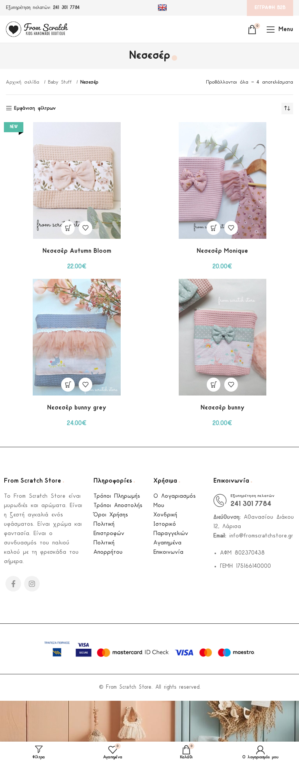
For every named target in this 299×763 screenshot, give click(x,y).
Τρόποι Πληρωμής (116, 496)
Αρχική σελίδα (24, 82)
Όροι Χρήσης (110, 515)
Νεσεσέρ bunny (222, 407)
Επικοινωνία (168, 552)
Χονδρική (165, 515)
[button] (68, 228)
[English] (163, 7)
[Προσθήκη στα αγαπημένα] (85, 228)
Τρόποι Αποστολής (117, 506)
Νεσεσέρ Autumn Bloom (76, 251)
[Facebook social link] (13, 584)
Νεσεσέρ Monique (222, 251)
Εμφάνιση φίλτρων (35, 108)
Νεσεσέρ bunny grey (76, 407)
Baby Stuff (61, 82)
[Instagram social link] (32, 584)
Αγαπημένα (167, 543)
